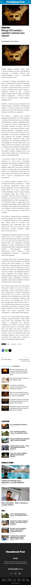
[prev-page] (2, 414)
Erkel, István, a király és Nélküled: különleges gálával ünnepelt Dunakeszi (18, 454)
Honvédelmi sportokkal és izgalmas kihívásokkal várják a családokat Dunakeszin (18, 387)
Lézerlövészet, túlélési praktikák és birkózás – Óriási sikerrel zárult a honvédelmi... (19, 522)
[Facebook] (3, 350)
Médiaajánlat (10, 579)
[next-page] (5, 414)
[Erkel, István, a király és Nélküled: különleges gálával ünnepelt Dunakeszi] (5, 455)
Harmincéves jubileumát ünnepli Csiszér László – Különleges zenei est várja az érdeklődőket (19, 394)
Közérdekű (9, 580)
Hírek (14, 579)
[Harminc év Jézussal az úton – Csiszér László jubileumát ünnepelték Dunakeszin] (5, 447)
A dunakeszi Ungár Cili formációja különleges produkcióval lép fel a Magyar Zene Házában (19, 401)
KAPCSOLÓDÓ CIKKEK (6, 366)
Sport (27, 579)
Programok (4, 27)
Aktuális (18, 580)
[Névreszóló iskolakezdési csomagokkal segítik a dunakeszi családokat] (5, 440)
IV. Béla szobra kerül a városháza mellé (24, 360)
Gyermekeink (4, 580)
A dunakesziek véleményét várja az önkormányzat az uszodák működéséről (13, 481)
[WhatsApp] (6, 350)
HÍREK (3, 511)
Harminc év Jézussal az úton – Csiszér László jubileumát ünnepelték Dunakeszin (19, 447)
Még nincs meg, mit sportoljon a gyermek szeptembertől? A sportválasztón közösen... (18, 530)
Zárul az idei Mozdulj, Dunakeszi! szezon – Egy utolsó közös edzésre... (19, 432)
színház (19, 344)
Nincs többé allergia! (7, 359)
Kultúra (8, 344)
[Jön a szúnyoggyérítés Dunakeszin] (5, 426)
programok (14, 344)
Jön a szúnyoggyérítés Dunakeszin (18, 424)
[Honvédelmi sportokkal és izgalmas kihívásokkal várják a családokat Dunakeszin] (5, 387)
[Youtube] (19, 573)
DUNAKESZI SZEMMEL (8, 463)
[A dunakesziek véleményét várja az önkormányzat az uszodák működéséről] (15, 472)
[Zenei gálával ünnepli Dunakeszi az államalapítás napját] (5, 379)
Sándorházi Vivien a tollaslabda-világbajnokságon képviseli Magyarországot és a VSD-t (18, 537)
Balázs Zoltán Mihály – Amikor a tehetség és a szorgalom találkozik (15, 504)
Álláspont (23, 580)
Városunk (14, 580)
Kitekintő (27, 580)
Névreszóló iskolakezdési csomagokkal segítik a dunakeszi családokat (19, 439)
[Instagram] (15, 573)
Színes (8, 27)
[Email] (9, 350)
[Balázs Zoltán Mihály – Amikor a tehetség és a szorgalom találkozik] (15, 494)
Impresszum (4, 579)
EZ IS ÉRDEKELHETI (16, 366)
